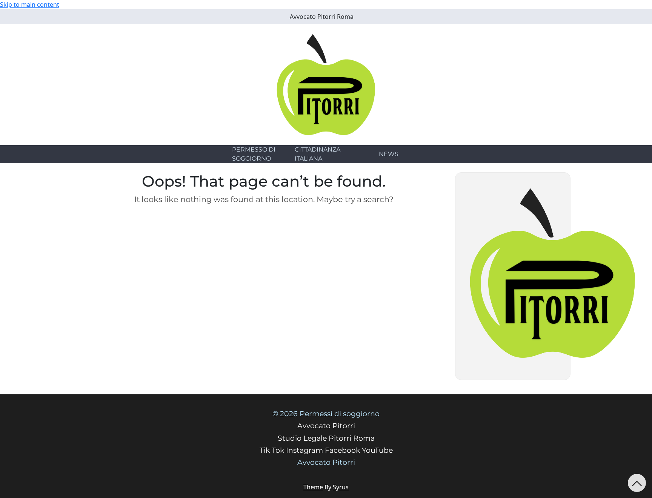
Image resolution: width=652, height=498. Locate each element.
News (388, 154)
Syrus (341, 487)
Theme (313, 487)
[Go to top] (637, 483)
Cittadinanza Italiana (317, 154)
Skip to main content (29, 4)
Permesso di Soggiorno (253, 154)
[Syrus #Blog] (326, 84)
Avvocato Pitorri (326, 462)
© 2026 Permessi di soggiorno (326, 413)
